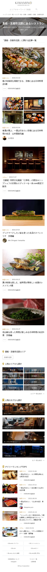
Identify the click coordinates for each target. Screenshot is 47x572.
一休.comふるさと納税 (12, 553)
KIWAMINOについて (13, 559)
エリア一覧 (18, 14)
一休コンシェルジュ (34, 543)
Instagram (13, 561)
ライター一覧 (33, 559)
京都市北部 (8, 357)
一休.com (13, 548)
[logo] (23, 3)
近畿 (24, 14)
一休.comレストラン (13, 543)
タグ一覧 (11, 14)
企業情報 (33, 561)
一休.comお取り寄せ (34, 553)
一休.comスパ (34, 548)
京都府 (30, 14)
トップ (5, 14)
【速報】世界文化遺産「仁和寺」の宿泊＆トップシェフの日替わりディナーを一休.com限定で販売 (23, 183)
